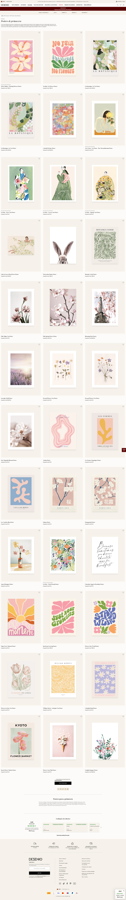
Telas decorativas (38, 5)
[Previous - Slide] (41, 827)
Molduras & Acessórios (51, 5)
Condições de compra (86, 867)
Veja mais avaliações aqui (63, 835)
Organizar (84, 12)
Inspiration (79, 5)
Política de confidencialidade (88, 871)
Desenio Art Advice (86, 858)
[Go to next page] (68, 789)
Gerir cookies (85, 876)
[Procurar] (117, 5)
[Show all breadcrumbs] (2, 15)
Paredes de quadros (70, 5)
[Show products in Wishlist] (120, 5)
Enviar (39, 873)
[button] (120, 894)
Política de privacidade (41, 876)
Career (60, 865)
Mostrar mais (63, 783)
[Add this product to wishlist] (39, 32)
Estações (7, 15)
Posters (30, 5)
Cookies (83, 869)
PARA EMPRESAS (87, 5)
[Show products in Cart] (123, 5)
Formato (64, 12)
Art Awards (61, 877)
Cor (55, 12)
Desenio (67, 896)
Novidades (23, 5)
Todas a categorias (43, 12)
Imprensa (61, 860)
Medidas (74, 12)
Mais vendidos (15, 5)
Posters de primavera (15, 15)
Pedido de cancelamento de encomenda (88, 874)
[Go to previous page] (58, 789)
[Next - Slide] (101, 827)
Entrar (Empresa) (62, 879)
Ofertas (61, 5)
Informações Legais (63, 863)
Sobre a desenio (62, 858)
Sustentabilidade (63, 867)
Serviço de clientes (86, 860)
